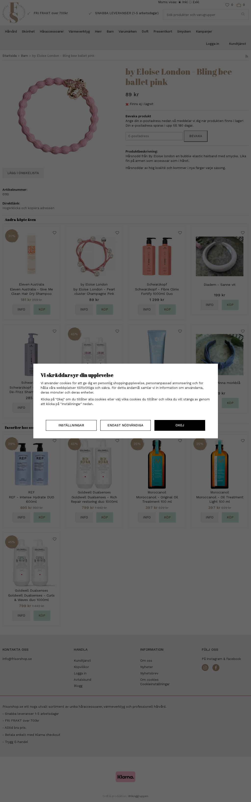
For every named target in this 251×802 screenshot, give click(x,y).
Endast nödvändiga (125, 425)
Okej (180, 425)
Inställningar (71, 425)
